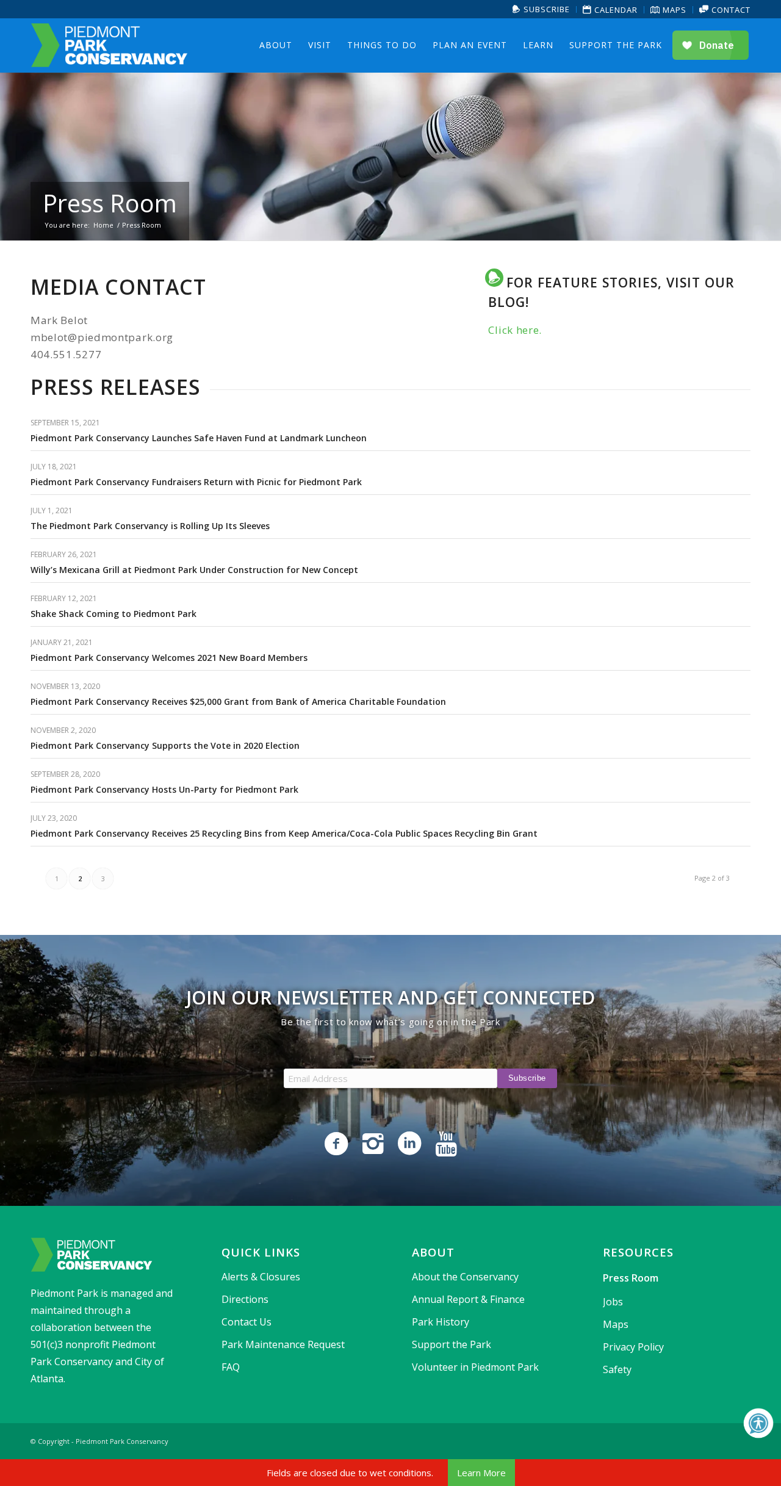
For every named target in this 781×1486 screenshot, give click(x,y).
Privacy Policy (633, 1347)
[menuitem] (541, 9)
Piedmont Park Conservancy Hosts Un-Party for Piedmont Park (164, 789)
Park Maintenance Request (283, 1344)
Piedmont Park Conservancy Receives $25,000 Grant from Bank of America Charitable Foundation (238, 701)
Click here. (515, 330)
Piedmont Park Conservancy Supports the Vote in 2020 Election (165, 745)
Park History (440, 1322)
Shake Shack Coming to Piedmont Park (113, 613)
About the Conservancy (465, 1276)
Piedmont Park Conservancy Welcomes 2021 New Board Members (169, 657)
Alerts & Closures (260, 1276)
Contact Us (246, 1322)
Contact (729, 9)
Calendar (615, 9)
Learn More (481, 1472)
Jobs (613, 1301)
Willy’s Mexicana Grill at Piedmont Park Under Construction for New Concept (194, 569)
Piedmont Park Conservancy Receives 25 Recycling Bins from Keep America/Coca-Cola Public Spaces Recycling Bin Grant (284, 833)
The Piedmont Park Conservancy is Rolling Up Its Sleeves (150, 526)
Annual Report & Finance (468, 1299)
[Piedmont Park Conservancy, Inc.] (109, 45)
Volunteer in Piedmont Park (475, 1367)
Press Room (110, 203)
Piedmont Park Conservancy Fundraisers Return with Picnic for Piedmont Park (196, 482)
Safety (617, 1369)
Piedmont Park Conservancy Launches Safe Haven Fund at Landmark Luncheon (199, 438)
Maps (673, 9)
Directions (244, 1299)
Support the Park (451, 1344)
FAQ (230, 1367)
